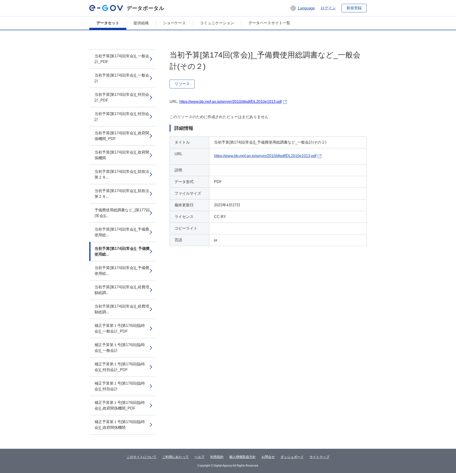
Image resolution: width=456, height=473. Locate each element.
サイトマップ (319, 457)
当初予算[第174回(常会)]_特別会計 (122, 116)
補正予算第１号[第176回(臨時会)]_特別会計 (120, 386)
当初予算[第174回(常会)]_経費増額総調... (122, 290)
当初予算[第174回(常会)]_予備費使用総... (122, 232)
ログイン (328, 8)
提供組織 (141, 23)
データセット (107, 23)
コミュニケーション (217, 23)
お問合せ (268, 457)
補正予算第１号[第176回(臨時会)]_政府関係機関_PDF (120, 405)
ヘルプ (199, 457)
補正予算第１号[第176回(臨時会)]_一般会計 (120, 347)
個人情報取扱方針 (242, 457)
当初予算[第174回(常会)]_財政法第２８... (122, 174)
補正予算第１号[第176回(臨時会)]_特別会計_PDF (120, 367)
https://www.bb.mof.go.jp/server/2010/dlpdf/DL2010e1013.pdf (230, 102)
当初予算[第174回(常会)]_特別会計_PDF (122, 97)
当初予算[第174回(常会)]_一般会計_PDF (122, 59)
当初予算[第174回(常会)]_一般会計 (122, 78)
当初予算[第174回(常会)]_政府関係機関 (122, 155)
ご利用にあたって (175, 457)
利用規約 (216, 457)
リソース (182, 84)
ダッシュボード (292, 457)
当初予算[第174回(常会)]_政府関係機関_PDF (122, 136)
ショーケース (174, 23)
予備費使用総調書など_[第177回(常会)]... (122, 213)
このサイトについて (142, 457)
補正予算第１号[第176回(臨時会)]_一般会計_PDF (120, 328)
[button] (302, 8)
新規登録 (354, 8)
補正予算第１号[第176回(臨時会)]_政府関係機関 (120, 425)
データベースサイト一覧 (269, 23)
